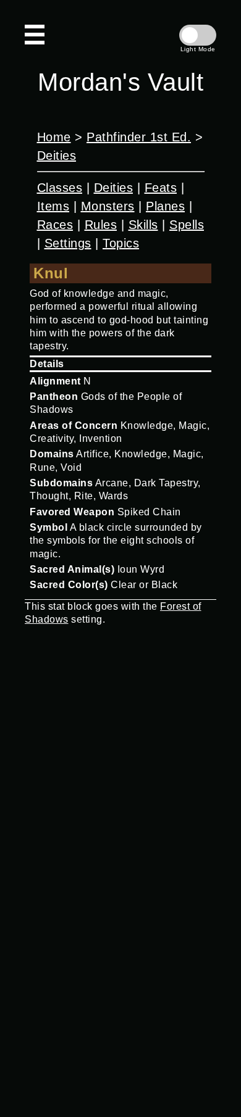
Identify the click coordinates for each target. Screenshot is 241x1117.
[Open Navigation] (34, 34)
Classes (60, 187)
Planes (165, 206)
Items (53, 206)
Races (55, 224)
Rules (101, 224)
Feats (161, 187)
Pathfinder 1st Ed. (139, 137)
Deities (57, 155)
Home (54, 137)
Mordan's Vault (120, 82)
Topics (121, 243)
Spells (186, 224)
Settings (67, 243)
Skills (143, 224)
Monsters (108, 206)
